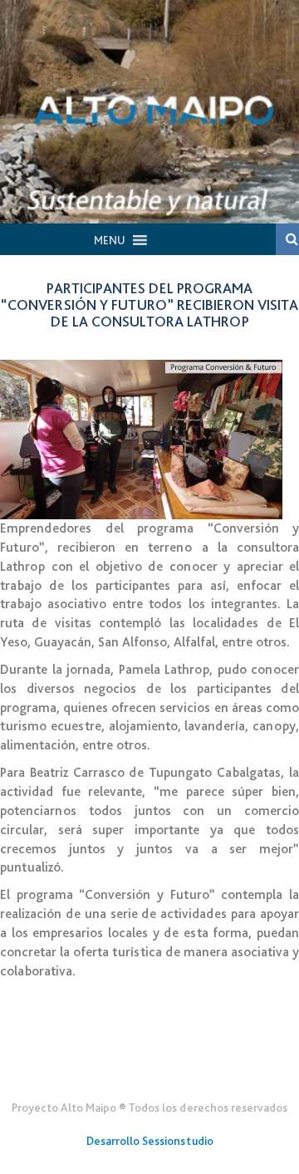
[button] (109, 240)
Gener (150, 1067)
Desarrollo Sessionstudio (149, 1140)
